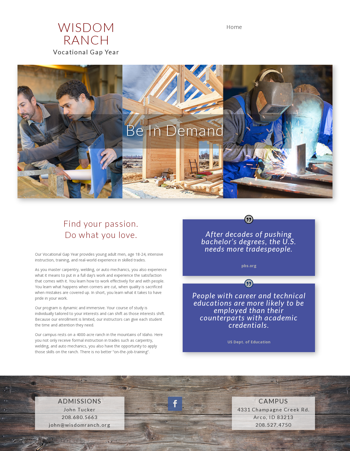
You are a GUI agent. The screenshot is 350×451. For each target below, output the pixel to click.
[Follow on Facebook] (175, 404)
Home (234, 27)
